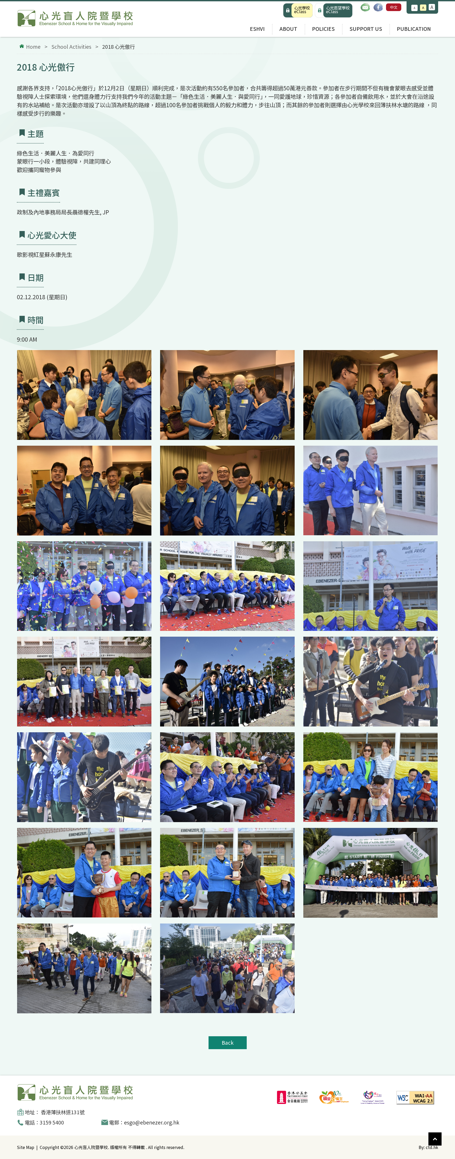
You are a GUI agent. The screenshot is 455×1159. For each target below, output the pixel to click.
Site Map (25, 1147)
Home (33, 46)
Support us (365, 28)
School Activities (71, 46)
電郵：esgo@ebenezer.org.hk (144, 1122)
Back (228, 1042)
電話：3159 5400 (44, 1122)
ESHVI (257, 28)
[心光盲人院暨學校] (75, 19)
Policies (323, 28)
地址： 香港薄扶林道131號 (55, 1112)
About (288, 28)
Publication (414, 28)
